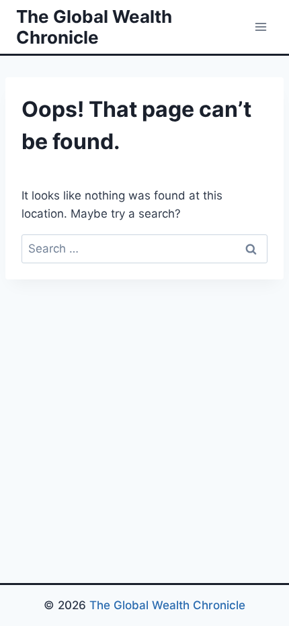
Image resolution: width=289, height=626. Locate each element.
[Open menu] (260, 26)
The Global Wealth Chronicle (167, 605)
